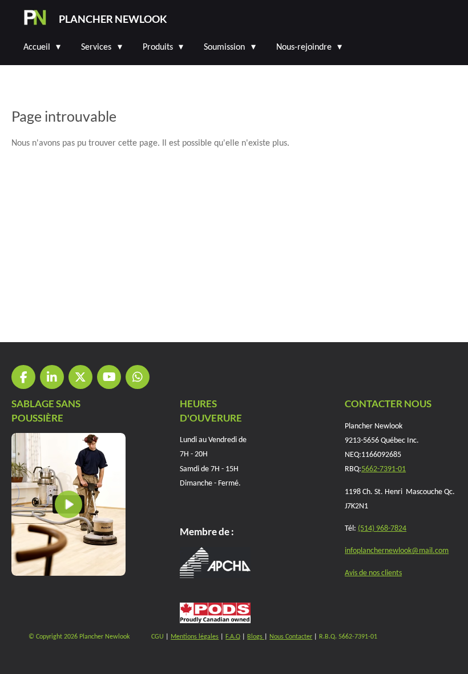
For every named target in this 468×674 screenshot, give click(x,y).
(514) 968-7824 (382, 528)
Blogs (255, 636)
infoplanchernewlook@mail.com (397, 551)
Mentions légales (195, 636)
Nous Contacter (290, 636)
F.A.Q (232, 636)
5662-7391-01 (383, 469)
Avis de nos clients (373, 573)
